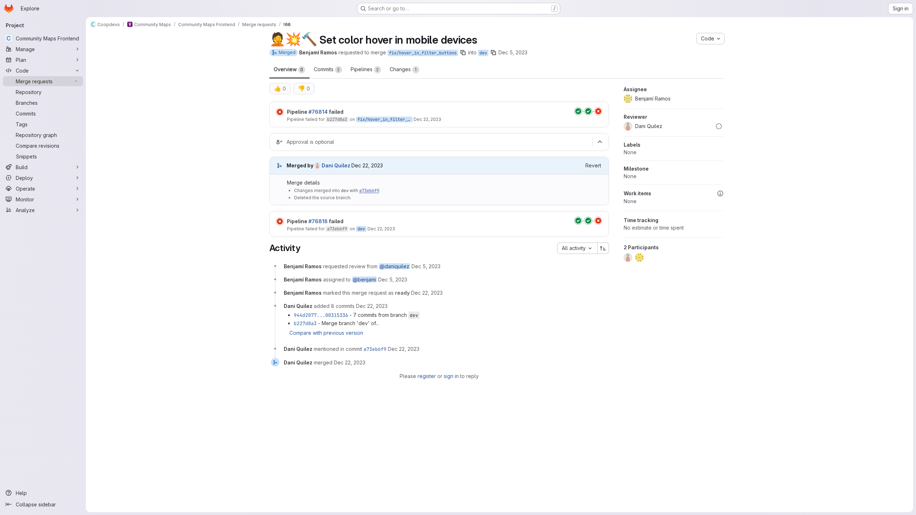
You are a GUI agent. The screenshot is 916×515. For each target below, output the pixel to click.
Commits (327, 69)
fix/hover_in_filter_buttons (423, 53)
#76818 (318, 221)
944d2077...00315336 (321, 315)
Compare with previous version (326, 333)
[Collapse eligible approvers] (600, 142)
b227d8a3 (337, 119)
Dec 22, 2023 (427, 119)
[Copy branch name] (463, 52)
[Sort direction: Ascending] (603, 248)
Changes (403, 69)
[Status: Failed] (280, 112)
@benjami (364, 279)
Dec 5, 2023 (512, 52)
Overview (288, 69)
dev (483, 53)
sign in (451, 376)
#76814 (318, 112)
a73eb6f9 (369, 190)
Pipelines (365, 69)
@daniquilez (394, 266)
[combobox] (577, 248)
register (427, 376)
